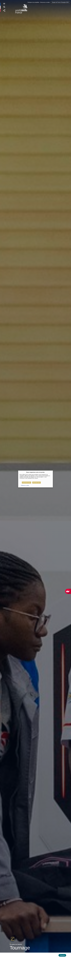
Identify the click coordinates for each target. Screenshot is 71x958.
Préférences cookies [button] (25, 485)
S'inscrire (62, 955)
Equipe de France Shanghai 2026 (60, 2)
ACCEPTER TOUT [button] (26, 482)
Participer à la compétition (33, 2)
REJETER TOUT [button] (36, 482)
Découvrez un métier (45, 2)
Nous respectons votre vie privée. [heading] (35, 472)
